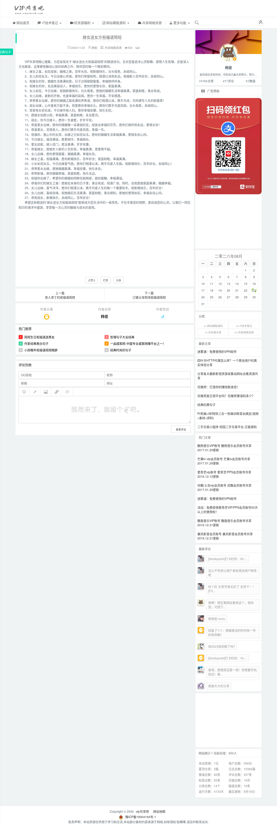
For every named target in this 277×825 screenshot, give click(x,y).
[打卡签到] (35, 392)
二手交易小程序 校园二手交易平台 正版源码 (227, 427)
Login (228, 52)
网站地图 (159, 811)
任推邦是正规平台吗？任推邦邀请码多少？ (226, 396)
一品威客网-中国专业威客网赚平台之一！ (138, 343)
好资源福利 (82, 22)
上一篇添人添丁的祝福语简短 (60, 295)
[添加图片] (45, 392)
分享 (118, 280)
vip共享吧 (142, 811)
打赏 (105, 280)
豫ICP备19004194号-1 (140, 817)
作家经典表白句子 (36, 343)
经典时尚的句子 (120, 350)
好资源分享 (214, 332)
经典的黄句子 (206, 404)
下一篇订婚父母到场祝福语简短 (149, 295)
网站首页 (22, 22)
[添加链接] (56, 392)
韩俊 (94, 48)
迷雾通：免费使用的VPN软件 (217, 351)
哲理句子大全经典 (122, 337)
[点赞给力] (67, 392)
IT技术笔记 (50, 22)
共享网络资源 (151, 22)
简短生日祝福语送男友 (39, 337)
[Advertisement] (105, 240)
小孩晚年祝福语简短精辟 (41, 350)
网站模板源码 (116, 22)
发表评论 (181, 429)
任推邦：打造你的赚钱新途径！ (218, 387)
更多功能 (179, 22)
